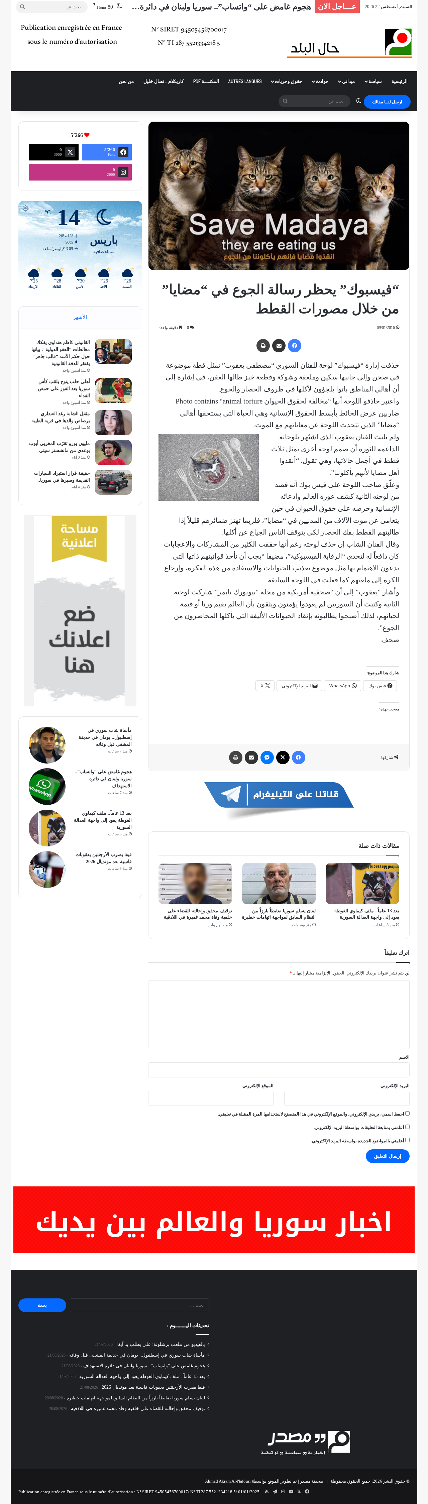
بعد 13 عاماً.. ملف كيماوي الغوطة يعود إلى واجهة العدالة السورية (103, 820)
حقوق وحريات (288, 81)
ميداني (348, 81)
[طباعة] (263, 345)
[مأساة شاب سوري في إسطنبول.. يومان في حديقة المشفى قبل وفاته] (47, 745)
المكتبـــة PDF (206, 81)
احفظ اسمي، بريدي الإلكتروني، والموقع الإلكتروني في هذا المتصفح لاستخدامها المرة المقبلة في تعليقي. (311, 1114)
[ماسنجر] (267, 757)
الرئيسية (400, 81)
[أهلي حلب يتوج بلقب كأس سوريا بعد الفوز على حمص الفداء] (113, 390)
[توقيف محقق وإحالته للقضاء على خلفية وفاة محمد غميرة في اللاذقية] (195, 883)
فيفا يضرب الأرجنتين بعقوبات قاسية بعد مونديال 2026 (153, 1387)
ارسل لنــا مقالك (387, 101)
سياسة (375, 81)
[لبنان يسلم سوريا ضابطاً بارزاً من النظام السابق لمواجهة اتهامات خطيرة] (279, 883)
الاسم (404, 1057)
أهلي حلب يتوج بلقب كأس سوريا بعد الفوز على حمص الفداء (64, 388)
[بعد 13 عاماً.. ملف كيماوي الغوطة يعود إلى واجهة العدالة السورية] (362, 883)
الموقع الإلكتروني (258, 1085)
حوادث (322, 81)
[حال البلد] (349, 43)
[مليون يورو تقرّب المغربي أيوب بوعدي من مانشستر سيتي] (113, 452)
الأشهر (80, 317)
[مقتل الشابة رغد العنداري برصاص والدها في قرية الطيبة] (113, 422)
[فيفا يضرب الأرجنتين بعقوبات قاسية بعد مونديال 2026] (47, 869)
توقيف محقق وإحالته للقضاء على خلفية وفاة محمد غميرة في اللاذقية (138, 1408)
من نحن (126, 81)
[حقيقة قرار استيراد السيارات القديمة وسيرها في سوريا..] (113, 482)
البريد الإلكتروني (395, 1085)
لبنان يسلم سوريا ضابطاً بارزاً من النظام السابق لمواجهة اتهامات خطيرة (136, 1397)
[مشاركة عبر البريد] (279, 345)
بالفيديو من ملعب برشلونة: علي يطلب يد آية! (160, 1344)
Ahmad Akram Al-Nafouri (228, 1481)
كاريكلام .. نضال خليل (163, 81)
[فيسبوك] (294, 345)
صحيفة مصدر (312, 1481)
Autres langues (245, 81)
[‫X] (283, 757)
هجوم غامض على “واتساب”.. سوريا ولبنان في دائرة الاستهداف (103, 778)
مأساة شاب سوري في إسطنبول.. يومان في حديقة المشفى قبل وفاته (105, 737)
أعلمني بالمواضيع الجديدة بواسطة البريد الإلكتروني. (357, 1140)
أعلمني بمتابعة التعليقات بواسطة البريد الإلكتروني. (359, 1127)
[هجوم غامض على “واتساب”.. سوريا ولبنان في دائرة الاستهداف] (47, 786)
